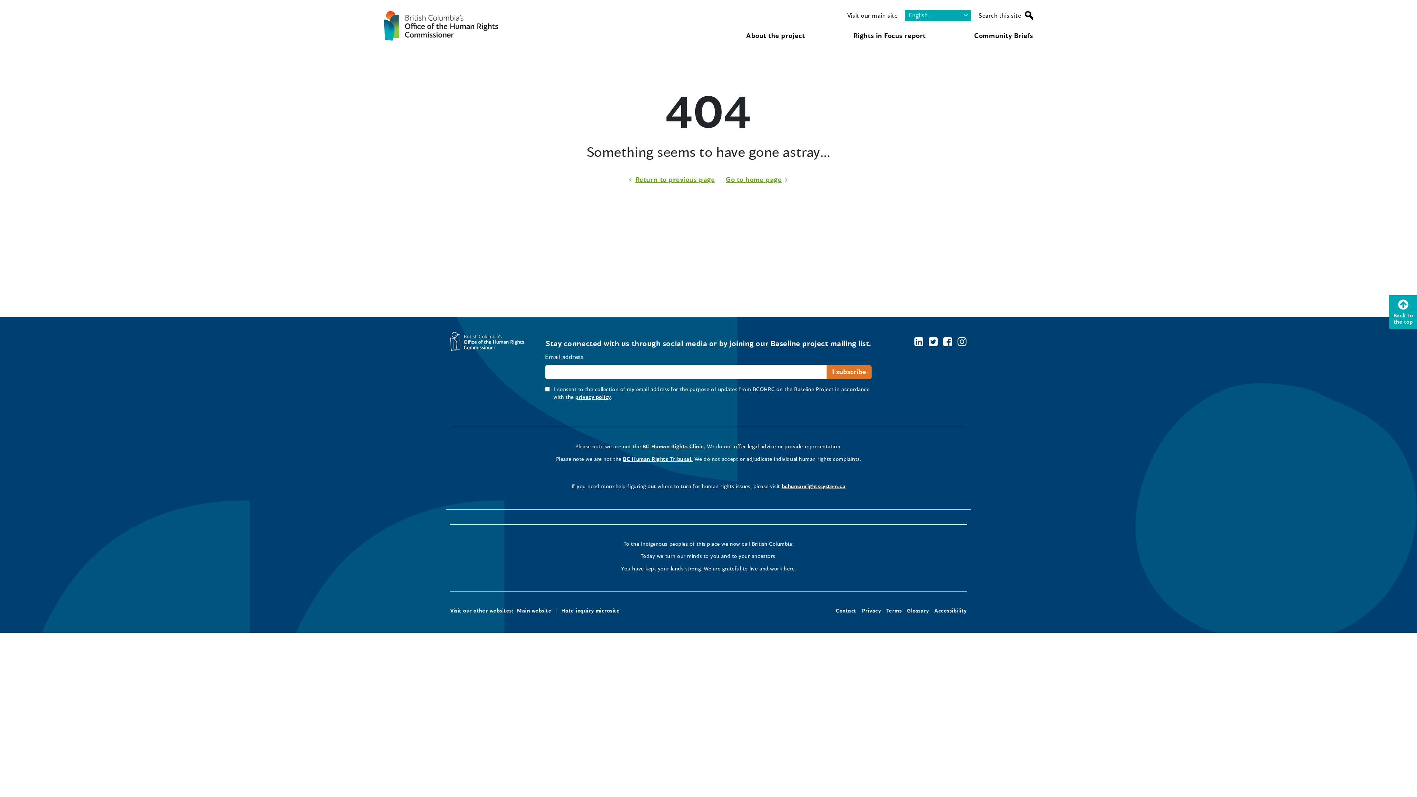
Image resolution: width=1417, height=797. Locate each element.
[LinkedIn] (919, 341)
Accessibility (950, 610)
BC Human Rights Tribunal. (658, 459)
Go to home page (754, 179)
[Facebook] (947, 341)
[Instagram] (962, 341)
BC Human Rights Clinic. (673, 446)
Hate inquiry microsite (590, 610)
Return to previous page (675, 179)
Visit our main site (872, 15)
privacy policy (593, 397)
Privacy (871, 610)
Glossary (918, 610)
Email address (564, 356)
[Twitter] (933, 341)
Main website (534, 610)
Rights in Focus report (890, 35)
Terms (894, 610)
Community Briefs (1003, 35)
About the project (775, 35)
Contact (846, 610)
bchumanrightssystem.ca (814, 486)
